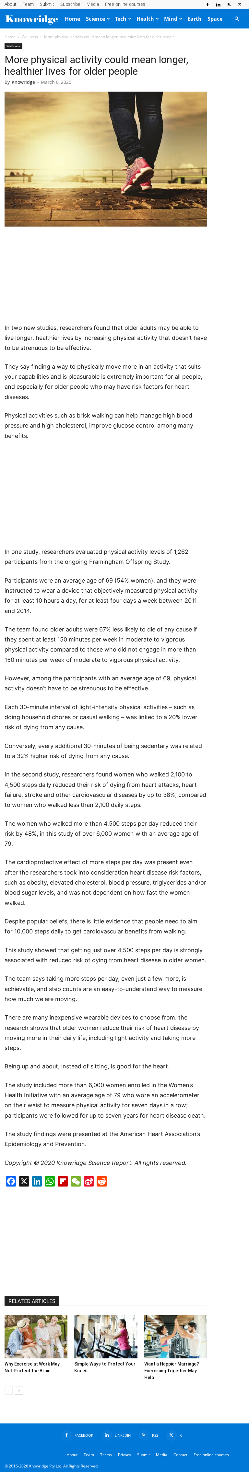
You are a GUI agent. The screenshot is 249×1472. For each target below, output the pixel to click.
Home (72, 18)
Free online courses (125, 4)
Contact (180, 1454)
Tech (120, 18)
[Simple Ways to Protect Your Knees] (105, 1336)
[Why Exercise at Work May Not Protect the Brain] (36, 1336)
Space (215, 18)
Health (145, 18)
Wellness (30, 36)
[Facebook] (207, 4)
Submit (47, 4)
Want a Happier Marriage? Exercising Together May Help (171, 1370)
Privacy (124, 1454)
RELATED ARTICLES (31, 1301)
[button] (236, 18)
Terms (106, 1454)
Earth (194, 18)
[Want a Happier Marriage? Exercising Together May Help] (175, 1336)
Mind (170, 18)
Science (95, 18)
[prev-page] (9, 1391)
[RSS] (229, 4)
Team (28, 4)
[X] (239, 4)
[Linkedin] (218, 4)
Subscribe (70, 4)
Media (93, 4)
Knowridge (23, 82)
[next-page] (19, 1391)
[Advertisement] (105, 275)
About (11, 4)
